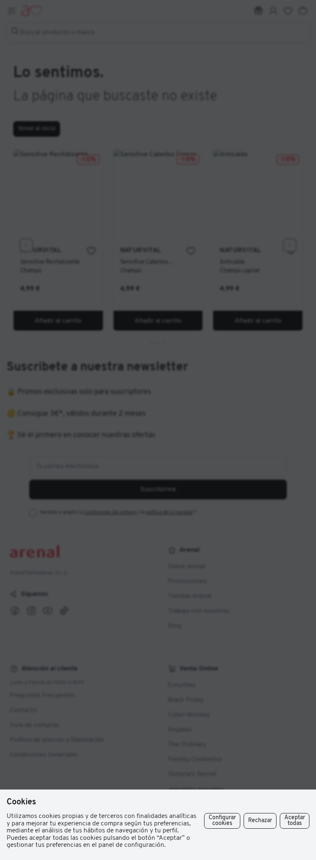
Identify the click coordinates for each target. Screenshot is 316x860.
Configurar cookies (222, 821)
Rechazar (260, 821)
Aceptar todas (294, 821)
